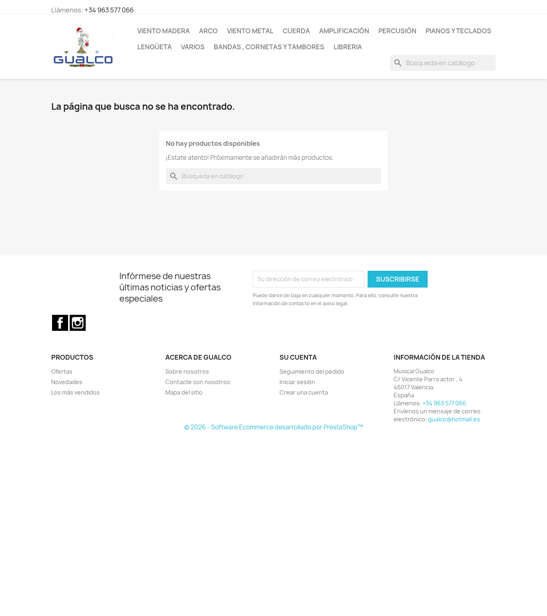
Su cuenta (298, 357)
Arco (208, 30)
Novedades (66, 382)
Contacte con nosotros (197, 382)
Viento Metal (250, 30)
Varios (193, 46)
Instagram (78, 323)
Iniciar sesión (297, 382)
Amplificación (344, 30)
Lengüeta (154, 46)
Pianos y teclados (458, 30)
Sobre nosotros (187, 371)
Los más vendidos (75, 392)
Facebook (60, 323)
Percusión (397, 30)
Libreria (348, 46)
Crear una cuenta (304, 392)
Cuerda (296, 30)
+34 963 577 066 (109, 10)
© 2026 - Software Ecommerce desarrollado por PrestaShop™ (273, 427)
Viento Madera (163, 30)
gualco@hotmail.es (454, 419)
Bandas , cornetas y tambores (269, 46)
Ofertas (61, 371)
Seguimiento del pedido (312, 371)
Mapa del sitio (184, 392)
